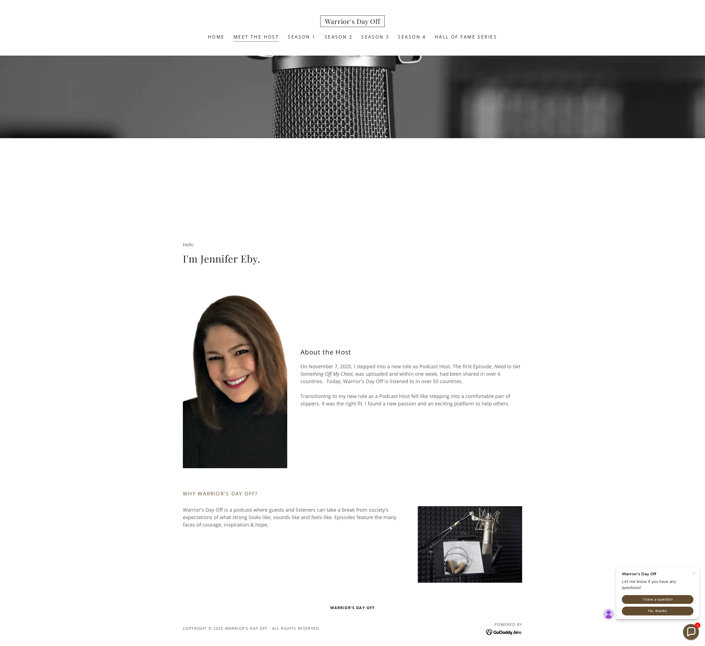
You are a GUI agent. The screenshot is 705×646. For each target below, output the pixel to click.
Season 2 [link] (338, 37)
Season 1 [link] (302, 37)
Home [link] (216, 37)
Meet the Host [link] (256, 37)
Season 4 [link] (412, 37)
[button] (691, 632)
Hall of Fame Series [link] (466, 37)
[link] (352, 22)
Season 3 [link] (375, 37)
